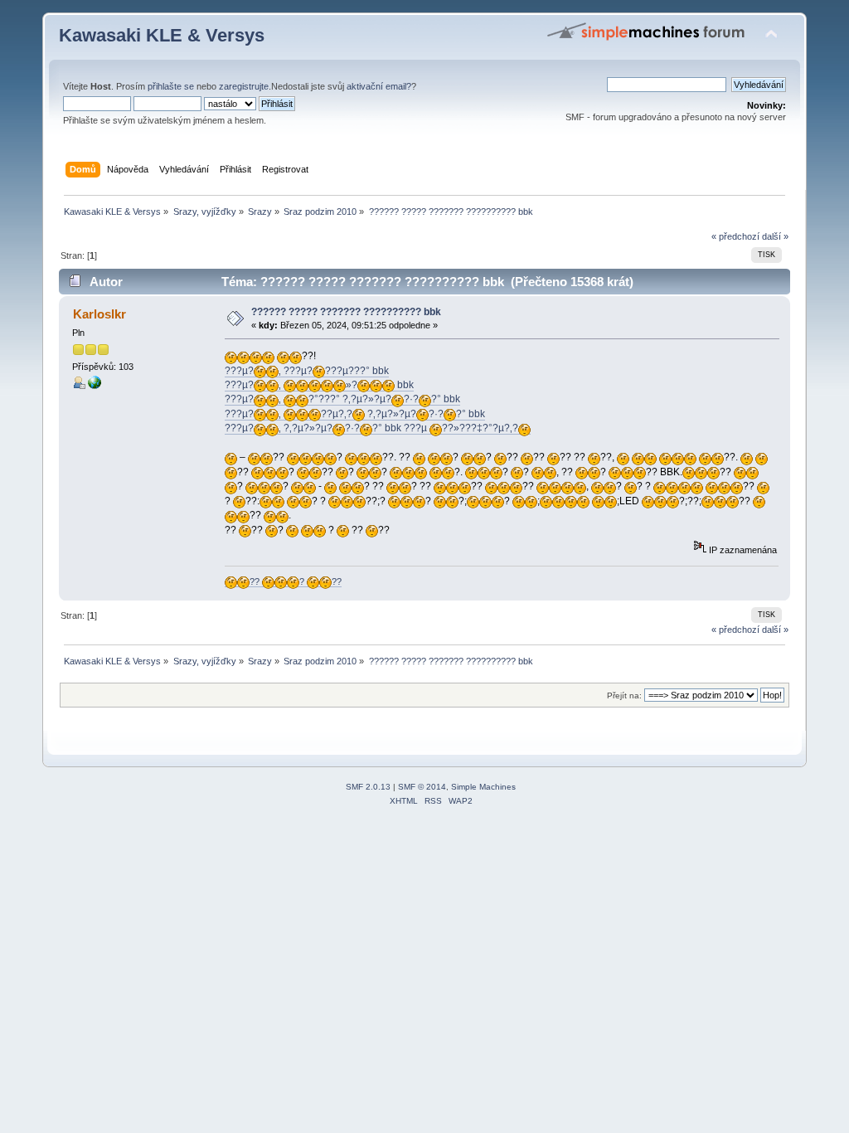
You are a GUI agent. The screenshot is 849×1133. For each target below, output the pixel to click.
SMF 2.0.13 (368, 786)
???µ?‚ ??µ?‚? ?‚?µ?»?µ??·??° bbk (355, 414)
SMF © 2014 (422, 786)
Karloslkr (99, 314)
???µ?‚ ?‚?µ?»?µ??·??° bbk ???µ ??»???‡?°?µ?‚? (371, 428)
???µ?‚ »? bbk (319, 385)
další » (775, 236)
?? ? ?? (296, 581)
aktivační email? (379, 86)
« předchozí (735, 236)
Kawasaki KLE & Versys (161, 35)
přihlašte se (171, 86)
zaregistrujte (244, 86)
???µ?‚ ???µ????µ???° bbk (307, 371)
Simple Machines (483, 786)
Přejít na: (624, 695)
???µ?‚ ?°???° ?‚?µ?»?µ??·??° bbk (342, 399)
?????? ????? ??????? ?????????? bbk (346, 312)
